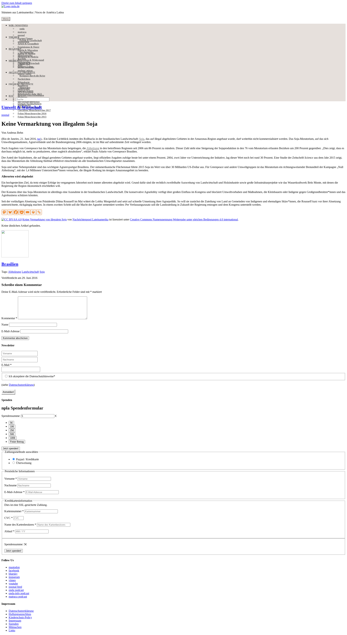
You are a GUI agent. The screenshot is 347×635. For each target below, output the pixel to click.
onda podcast (16, 590)
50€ (12, 434)
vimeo (12, 580)
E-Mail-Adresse (10, 331)
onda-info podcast (19, 593)
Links (12, 630)
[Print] (33, 212)
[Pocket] (22, 212)
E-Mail (6, 364)
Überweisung (23, 462)
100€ (12, 438)
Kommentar (9, 318)
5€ (11, 422)
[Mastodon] (4, 212)
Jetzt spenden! (10, 448)
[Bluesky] (10, 212)
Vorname (10, 478)
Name (4, 324)
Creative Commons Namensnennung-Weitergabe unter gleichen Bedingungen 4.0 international (184, 219)
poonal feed (15, 586)
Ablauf (9, 531)
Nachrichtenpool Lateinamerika (90, 219)
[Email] (27, 212)
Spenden (14, 623)
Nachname (10, 485)
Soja (42, 271)
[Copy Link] (39, 212)
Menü (6, 19)
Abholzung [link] (92, 148)
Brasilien (9, 264)
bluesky (13, 573)
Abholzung (14, 271)
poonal (5, 114)
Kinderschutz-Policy (20, 617)
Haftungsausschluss (20, 614)
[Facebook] (16, 212)
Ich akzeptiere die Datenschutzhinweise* (31, 376)
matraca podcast (18, 596)
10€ (12, 426)
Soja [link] (141, 138)
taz (38, 138)
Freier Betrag (17, 441)
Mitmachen (15, 627)
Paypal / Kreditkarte (27, 459)
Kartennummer (14, 511)
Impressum (15, 620)
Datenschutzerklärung (21, 384)
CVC (8, 517)
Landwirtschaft (30, 271)
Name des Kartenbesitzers (20, 524)
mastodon (14, 567)
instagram (14, 577)
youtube (13, 583)
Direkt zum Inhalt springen (16, 3)
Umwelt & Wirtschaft (21, 107)
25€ (12, 430)
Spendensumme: (10, 415)
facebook (14, 570)
